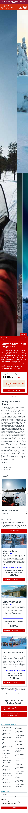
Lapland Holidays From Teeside (19, 785)
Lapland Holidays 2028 (6, 742)
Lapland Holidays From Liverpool (19, 755)
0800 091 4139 (12, 709)
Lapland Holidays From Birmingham (6, 770)
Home (2, 337)
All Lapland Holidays (7, 727)
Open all (23, 511)
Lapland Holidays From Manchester (19, 763)
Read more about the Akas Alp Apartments (14, 670)
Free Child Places (6, 758)
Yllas (10, 553)
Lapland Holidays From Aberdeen (6, 761)
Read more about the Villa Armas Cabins (13, 618)
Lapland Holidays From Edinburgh (19, 727)
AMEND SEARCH (14, 531)
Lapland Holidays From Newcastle (19, 768)
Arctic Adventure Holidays (6, 754)
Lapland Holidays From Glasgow (19, 740)
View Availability (14, 390)
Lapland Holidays (10, 337)
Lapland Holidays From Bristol (6, 778)
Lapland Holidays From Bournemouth (7, 774)
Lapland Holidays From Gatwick (19, 736)
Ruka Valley (18, 794)
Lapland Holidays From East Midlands (7, 787)
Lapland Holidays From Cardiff (6, 783)
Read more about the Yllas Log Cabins (12, 567)
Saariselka (4, 794)
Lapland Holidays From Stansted (19, 781)
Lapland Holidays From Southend (19, 776)
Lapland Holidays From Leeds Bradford (19, 750)
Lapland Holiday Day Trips (7, 747)
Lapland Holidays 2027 (6, 738)
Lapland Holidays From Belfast (6, 765)
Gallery (23, 334)
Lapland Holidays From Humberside (19, 745)
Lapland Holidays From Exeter (19, 732)
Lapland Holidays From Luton (19, 759)
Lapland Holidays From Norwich (19, 772)
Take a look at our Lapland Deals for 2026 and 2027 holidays (14, 2)
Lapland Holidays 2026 (6, 734)
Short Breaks (5, 750)
